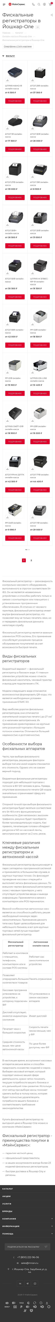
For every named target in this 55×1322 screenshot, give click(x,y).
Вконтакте (20, 1283)
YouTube (35, 1283)
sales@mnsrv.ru (29, 1263)
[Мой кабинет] (44, 4)
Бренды (7, 1211)
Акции (6, 1196)
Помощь (7, 1234)
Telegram (27, 1283)
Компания (9, 1219)
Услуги (6, 1204)
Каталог (7, 1189)
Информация (11, 1226)
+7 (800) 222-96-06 (28, 1257)
